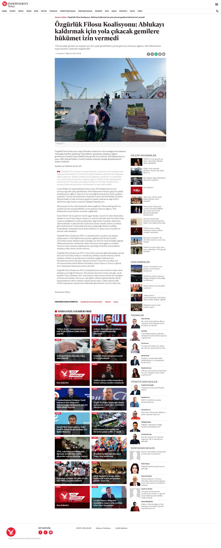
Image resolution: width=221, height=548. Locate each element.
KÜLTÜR (44, 11)
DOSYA (132, 11)
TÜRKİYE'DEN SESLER (67, 11)
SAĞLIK (114, 11)
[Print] (163, 54)
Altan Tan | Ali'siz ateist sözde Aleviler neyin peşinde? (152, 199)
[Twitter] (46, 532)
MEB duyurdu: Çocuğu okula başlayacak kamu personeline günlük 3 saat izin (106, 478)
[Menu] (216, 4)
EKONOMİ (98, 11)
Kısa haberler (63, 383)
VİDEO (140, 11)
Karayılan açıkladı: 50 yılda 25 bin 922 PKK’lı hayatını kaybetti (72, 480)
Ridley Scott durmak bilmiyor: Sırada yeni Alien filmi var (153, 171)
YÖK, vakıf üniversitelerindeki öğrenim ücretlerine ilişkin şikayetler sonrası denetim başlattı (72, 454)
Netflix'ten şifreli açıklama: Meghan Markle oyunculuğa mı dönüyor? (154, 278)
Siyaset (13, 11)
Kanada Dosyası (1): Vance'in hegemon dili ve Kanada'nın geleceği (152, 439)
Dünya (20, 11)
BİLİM (36, 11)
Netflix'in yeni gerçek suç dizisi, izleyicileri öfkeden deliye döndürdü (153, 161)
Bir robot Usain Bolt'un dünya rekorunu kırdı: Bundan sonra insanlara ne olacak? (152, 323)
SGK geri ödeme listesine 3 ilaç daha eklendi (71, 357)
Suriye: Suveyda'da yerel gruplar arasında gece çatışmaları (152, 269)
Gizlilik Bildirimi (121, 528)
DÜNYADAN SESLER (85, 11)
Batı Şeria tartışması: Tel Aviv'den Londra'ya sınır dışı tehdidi (154, 240)
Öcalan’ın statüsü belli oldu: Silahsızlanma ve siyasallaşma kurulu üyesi (152, 360)
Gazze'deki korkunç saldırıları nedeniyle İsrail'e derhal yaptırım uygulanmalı (154, 336)
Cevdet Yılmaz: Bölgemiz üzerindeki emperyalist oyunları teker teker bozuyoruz (107, 503)
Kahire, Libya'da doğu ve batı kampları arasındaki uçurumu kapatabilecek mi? (152, 506)
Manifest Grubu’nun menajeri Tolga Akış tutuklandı (107, 455)
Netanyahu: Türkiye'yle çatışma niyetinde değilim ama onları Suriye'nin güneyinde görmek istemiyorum (153, 211)
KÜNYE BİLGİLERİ (83, 528)
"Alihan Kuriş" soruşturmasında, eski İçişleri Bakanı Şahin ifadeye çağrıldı (72, 331)
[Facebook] (40, 532)
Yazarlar (53, 11)
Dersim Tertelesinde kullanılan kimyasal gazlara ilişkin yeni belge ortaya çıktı (154, 221)
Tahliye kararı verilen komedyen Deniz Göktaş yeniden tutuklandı (108, 382)
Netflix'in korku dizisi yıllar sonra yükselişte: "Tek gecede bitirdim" (154, 250)
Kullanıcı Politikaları (103, 528)
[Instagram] (51, 532)
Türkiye (108, 302)
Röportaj (123, 11)
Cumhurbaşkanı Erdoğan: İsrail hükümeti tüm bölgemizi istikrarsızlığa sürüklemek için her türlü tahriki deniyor (72, 403)
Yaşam (28, 11)
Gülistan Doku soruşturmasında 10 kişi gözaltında (108, 357)
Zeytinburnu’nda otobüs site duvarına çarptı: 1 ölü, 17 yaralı (107, 431)
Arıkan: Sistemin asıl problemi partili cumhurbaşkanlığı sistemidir (107, 331)
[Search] (217, 11)
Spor (107, 11)
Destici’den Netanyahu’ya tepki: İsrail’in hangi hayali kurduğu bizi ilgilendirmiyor (72, 429)
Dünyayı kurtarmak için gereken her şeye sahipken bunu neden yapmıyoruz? (154, 373)
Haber (4, 11)
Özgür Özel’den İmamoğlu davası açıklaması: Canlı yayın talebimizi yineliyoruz (108, 405)
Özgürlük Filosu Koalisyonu (91, 302)
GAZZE (115, 302)
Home (57, 17)
